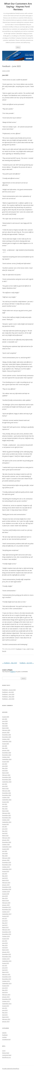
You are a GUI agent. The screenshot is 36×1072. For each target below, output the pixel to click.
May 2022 (4, 808)
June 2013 (5, 1010)
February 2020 (6, 858)
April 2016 (5, 947)
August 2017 (5, 916)
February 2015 (6, 974)
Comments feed (6, 1055)
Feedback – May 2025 (9, 663)
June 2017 (5, 920)
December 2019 (6, 862)
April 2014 (5, 992)
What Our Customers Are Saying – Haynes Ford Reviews (18, 6)
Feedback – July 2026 (8, 692)
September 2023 (6, 782)
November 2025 (6, 737)
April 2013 (5, 1015)
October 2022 (6, 797)
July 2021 (4, 826)
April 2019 (5, 878)
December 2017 (6, 907)
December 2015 (6, 954)
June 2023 (5, 786)
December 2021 (6, 815)
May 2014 (4, 990)
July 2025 (4, 746)
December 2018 (6, 887)
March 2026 (5, 728)
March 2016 (5, 950)
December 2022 (6, 793)
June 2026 (5, 721)
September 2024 (6, 759)
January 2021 (5, 840)
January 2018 (5, 905)
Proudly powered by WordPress (10, 1068)
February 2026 (6, 730)
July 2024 (4, 764)
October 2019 (6, 867)
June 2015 (5, 968)
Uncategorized (6, 1039)
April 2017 (5, 925)
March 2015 (5, 972)
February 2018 (6, 903)
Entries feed (5, 1053)
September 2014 (6, 983)
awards (4, 1033)
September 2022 (6, 799)
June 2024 (5, 766)
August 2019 (5, 871)
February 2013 (6, 1019)
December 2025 (6, 734)
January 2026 (5, 732)
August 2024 (5, 761)
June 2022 (5, 806)
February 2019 (6, 882)
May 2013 (4, 1012)
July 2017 (4, 918)
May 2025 (4, 748)
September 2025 (6, 741)
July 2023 (4, 784)
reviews (4, 1037)
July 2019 (4, 873)
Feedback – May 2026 (8, 696)
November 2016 (6, 934)
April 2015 (5, 970)
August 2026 (5, 717)
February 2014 (6, 994)
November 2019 (6, 864)
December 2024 (6, 752)
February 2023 (6, 791)
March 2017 (5, 927)
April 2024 (5, 770)
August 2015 (5, 963)
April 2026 (5, 726)
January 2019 (5, 885)
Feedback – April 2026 (8, 699)
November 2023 (6, 779)
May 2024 (4, 768)
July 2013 (4, 1008)
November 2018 (6, 889)
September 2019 (6, 869)
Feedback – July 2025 (27, 663)
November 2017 (6, 909)
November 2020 (6, 842)
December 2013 (6, 999)
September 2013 (6, 1003)
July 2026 (4, 719)
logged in (13, 671)
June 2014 (5, 988)
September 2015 (6, 961)
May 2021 (4, 831)
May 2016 (4, 945)
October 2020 (6, 844)
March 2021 (5, 835)
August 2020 (5, 849)
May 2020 (4, 855)
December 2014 (6, 977)
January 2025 (5, 750)
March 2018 (5, 900)
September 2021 (6, 822)
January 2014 (5, 997)
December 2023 (6, 777)
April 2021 (5, 833)
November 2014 (6, 979)
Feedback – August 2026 (9, 690)
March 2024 (5, 773)
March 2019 (5, 880)
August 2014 (5, 985)
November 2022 (6, 795)
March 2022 (5, 811)
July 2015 (4, 965)
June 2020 (5, 853)
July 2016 (4, 941)
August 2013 (5, 1006)
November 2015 (6, 956)
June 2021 (5, 829)
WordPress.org (6, 1057)
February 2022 (6, 813)
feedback (19, 649)
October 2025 (6, 739)
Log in (3, 1050)
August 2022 (5, 802)
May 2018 (4, 898)
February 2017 (6, 929)
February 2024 (6, 775)
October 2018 (6, 891)
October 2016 (6, 936)
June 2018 (5, 896)
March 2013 (5, 1017)
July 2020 (4, 851)
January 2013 (5, 1021)
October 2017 (6, 912)
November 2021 (6, 817)
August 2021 (5, 824)
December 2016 (6, 932)
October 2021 (6, 820)
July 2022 (4, 804)
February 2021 (6, 838)
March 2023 (5, 788)
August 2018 (5, 894)
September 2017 (6, 914)
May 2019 (4, 876)
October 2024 (6, 757)
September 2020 (6, 847)
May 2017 (4, 923)
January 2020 (5, 860)
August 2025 (5, 743)
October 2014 (6, 981)
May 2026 (4, 723)
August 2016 (5, 938)
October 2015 (6, 959)
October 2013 (6, 1001)
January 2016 (5, 952)
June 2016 (5, 943)
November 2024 (6, 755)
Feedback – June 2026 (8, 694)
